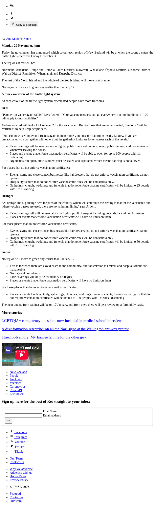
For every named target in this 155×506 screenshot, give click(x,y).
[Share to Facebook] (12, 14)
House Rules (18, 476)
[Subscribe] (8, 421)
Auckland (16, 379)
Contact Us (17, 462)
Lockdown (17, 393)
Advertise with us (21, 472)
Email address (52, 415)
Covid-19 (16, 390)
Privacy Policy (19, 480)
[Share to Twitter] (12, 19)
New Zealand (18, 372)
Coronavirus (17, 386)
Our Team (16, 458)
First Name (50, 411)
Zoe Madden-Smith (18, 38)
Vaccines (15, 383)
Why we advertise (21, 469)
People (14, 375)
